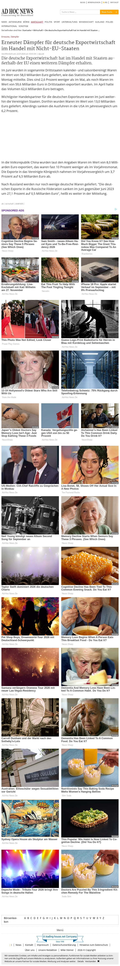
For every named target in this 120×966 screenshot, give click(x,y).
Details (81, 961)
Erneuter (5, 37)
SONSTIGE (23, 26)
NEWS (4, 21)
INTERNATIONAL (9, 26)
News (18, 944)
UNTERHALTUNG (69, 21)
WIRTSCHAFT (37, 21)
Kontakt (29, 944)
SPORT (57, 21)
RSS (105, 2)
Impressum (43, 944)
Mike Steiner (67, 950)
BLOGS (82, 2)
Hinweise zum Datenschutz (94, 944)
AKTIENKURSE (15, 21)
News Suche (107, 12)
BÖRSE (26, 21)
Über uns (30, 950)
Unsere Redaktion (47, 950)
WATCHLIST (114, 2)
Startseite (26, 30)
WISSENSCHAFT (86, 21)
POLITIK (48, 21)
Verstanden (90, 961)
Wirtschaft (38, 30)
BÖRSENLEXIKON (94, 2)
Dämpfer (15, 37)
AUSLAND (99, 21)
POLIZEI (109, 21)
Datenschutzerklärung (64, 944)
